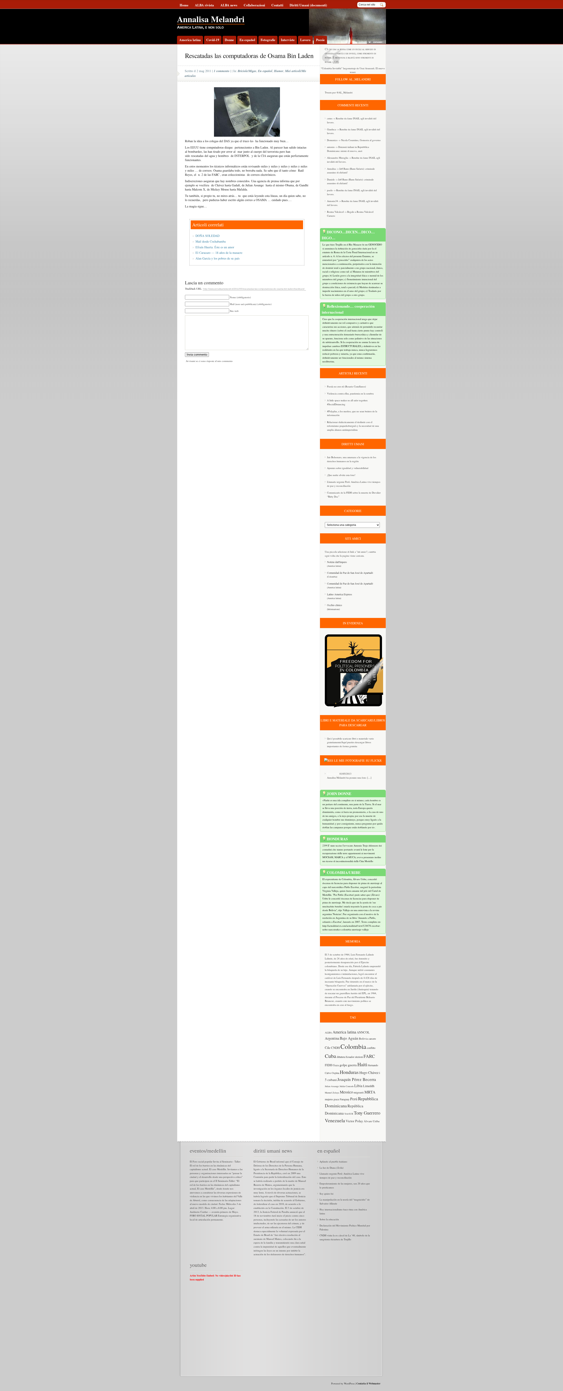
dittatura (341, 1057)
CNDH (335, 1048)
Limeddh (368, 1086)
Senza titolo (333, 773)
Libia (358, 1085)
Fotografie (268, 39)
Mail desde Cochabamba (211, 241)
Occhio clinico (334, 605)
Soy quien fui (326, 1193)
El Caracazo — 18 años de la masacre (219, 253)
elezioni (359, 1057)
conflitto (371, 1048)
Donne (229, 39)
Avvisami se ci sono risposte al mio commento (209, 361)
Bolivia (363, 1039)
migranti (359, 1092)
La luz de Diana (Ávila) (332, 1167)
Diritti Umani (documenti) (308, 5)
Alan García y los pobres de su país (217, 258)
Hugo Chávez (368, 1072)
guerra (352, 1065)
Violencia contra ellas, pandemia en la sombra (350, 393)
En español (247, 39)
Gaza (336, 1065)
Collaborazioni (254, 5)
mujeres (329, 1099)
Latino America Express (339, 594)
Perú (353, 1098)
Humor (278, 71)
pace (336, 1099)
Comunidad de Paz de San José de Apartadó (350, 572)
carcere (372, 1038)
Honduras (349, 1072)
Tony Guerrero (367, 1113)
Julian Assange (332, 1086)
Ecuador (350, 1057)
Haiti (362, 1064)
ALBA (328, 1032)
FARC (369, 1056)
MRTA (369, 1092)
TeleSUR (348, 1113)
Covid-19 (212, 39)
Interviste (288, 39)
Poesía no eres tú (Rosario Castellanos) (346, 386)
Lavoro (305, 39)
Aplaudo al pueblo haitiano (333, 1161)
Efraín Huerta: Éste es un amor (215, 247)
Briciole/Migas (247, 71)
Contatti (277, 5)
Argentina (332, 1038)
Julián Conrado (347, 1086)
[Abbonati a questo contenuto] (328, 760)
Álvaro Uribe (372, 1121)
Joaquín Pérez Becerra (356, 1079)
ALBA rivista (204, 5)
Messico (346, 1092)
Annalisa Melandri (211, 19)
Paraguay (344, 1099)
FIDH (328, 1065)
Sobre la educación (329, 1219)
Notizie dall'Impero (337, 562)
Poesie (320, 39)
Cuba (330, 1055)
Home (184, 5)
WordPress (349, 1383)
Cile (327, 1047)
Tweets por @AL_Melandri (339, 92)
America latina (190, 39)
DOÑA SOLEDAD (207, 236)
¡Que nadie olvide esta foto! (341, 475)
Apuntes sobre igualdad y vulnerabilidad (347, 468)
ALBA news (228, 5)
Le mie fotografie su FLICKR (358, 760)
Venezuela (335, 1120)
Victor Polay (354, 1121)
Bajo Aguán (349, 1038)
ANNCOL (363, 1032)
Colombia (353, 1046)
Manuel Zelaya (332, 1092)
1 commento (221, 71)
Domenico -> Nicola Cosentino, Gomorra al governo (354, 140)
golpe (343, 1065)
